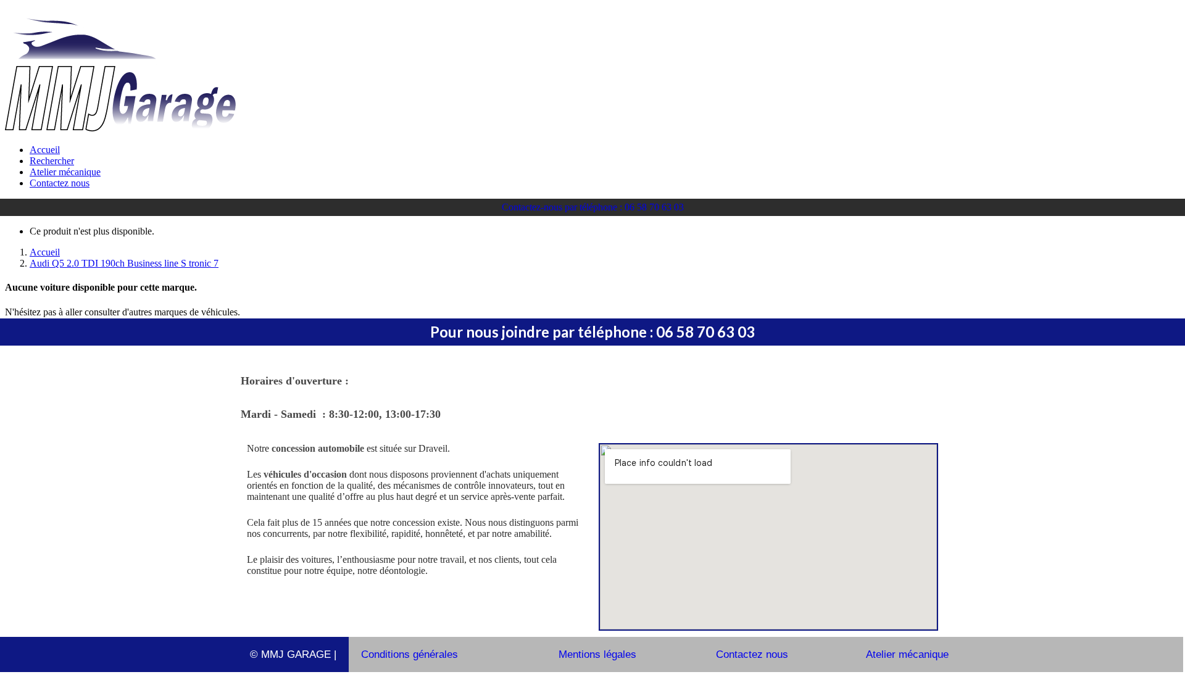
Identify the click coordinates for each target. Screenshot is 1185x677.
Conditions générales (409, 654)
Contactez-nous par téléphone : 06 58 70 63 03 (593, 207)
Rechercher (52, 161)
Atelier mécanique (65, 172)
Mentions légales (597, 654)
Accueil (45, 149)
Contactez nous (59, 183)
